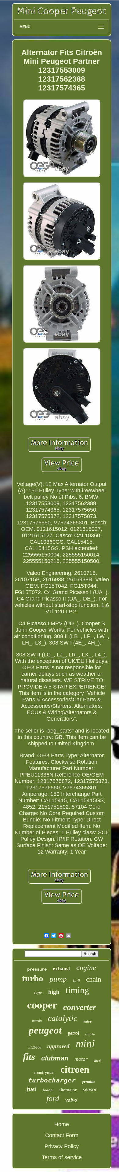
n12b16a (34, 1047)
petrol (73, 1033)
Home (61, 1124)
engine (86, 968)
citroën (90, 1034)
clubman (54, 1058)
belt (76, 980)
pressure (37, 969)
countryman (44, 1072)
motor (81, 1059)
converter (79, 1007)
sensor (90, 1089)
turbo (32, 978)
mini (85, 1043)
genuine (88, 1081)
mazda (37, 1021)
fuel (32, 1089)
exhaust (61, 969)
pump (58, 979)
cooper (42, 1004)
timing (77, 990)
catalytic (62, 1018)
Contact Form (61, 1135)
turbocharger (52, 1080)
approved (58, 1046)
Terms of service (62, 1157)
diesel (97, 1060)
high (54, 992)
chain (93, 979)
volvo (71, 1100)
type (38, 992)
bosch (47, 1090)
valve (87, 1021)
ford (52, 1098)
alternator (68, 1089)
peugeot (45, 1030)
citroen (74, 1069)
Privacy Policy (62, 1146)
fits (29, 1056)
